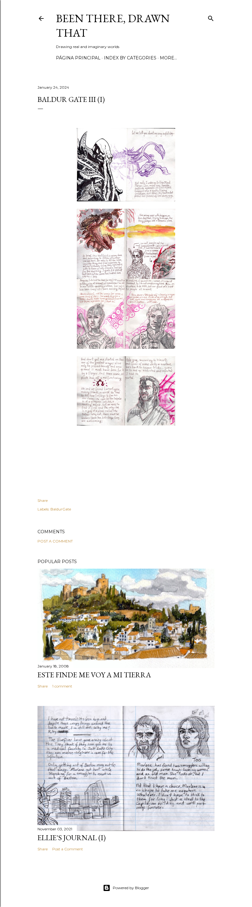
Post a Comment (55, 541)
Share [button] (42, 500)
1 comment (62, 686)
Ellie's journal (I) (71, 837)
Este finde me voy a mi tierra (94, 674)
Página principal (78, 58)
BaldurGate (60, 509)
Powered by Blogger (131, 887)
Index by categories (130, 58)
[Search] (211, 17)
